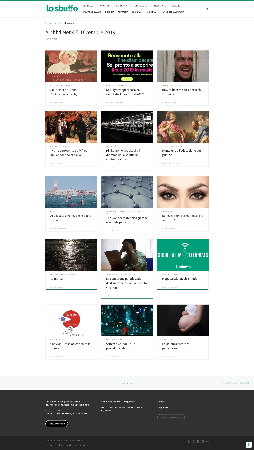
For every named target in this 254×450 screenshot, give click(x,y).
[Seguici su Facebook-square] (198, 441)
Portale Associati (57, 423)
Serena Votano (57, 163)
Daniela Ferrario (58, 357)
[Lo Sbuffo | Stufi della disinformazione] (61, 8)
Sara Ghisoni (113, 168)
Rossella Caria (57, 102)
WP (56, 445)
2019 (61, 23)
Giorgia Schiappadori (60, 228)
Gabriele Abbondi (170, 102)
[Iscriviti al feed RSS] (189, 441)
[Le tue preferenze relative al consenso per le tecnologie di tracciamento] (249, 445)
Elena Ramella (57, 287)
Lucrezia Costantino (115, 102)
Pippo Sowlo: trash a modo (180, 279)
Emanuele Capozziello (172, 163)
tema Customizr (78, 445)
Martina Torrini (169, 228)
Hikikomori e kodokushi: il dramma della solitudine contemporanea (123, 155)
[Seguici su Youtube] (207, 441)
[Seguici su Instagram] (194, 441)
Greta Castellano (170, 357)
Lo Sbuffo (57, 440)
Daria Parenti (113, 296)
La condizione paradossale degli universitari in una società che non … (126, 283)
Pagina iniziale (51, 23)
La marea (56, 279)
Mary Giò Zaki (113, 231)
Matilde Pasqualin (170, 287)
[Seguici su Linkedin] (203, 441)
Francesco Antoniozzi (116, 357)
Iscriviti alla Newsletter (171, 417)
